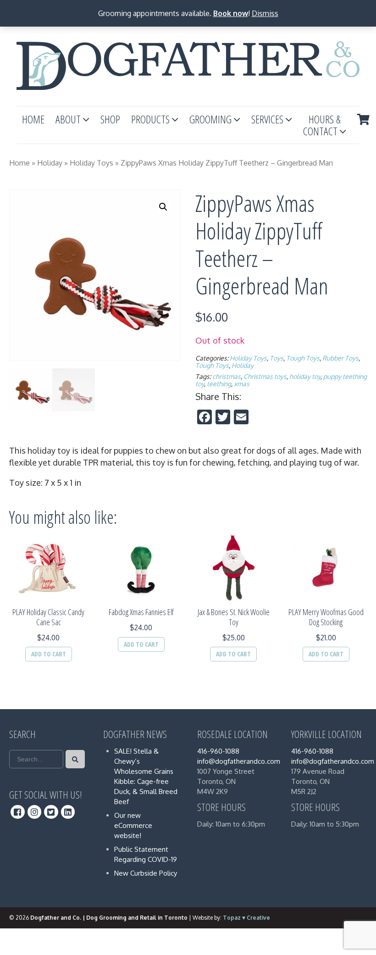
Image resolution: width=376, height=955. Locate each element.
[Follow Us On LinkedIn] (68, 812)
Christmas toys (265, 376)
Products (150, 119)
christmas (226, 376)
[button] (163, 207)
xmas (241, 384)
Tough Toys (303, 358)
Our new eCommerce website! (133, 825)
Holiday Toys (91, 162)
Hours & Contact (322, 125)
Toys (276, 358)
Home (33, 119)
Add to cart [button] (48, 654)
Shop (110, 119)
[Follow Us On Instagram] (35, 812)
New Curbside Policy (145, 873)
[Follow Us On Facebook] (18, 812)
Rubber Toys (340, 358)
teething (219, 384)
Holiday (49, 162)
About (68, 119)
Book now (230, 13)
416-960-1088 (218, 751)
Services (267, 119)
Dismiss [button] (265, 13)
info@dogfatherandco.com (238, 761)
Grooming (210, 119)
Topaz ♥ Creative (246, 917)
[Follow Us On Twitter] (51, 812)
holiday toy (305, 376)
